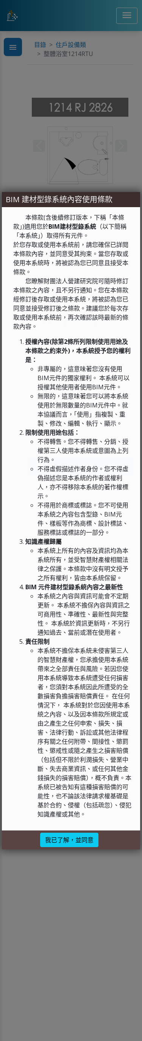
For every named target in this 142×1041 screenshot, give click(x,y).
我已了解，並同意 (69, 840)
